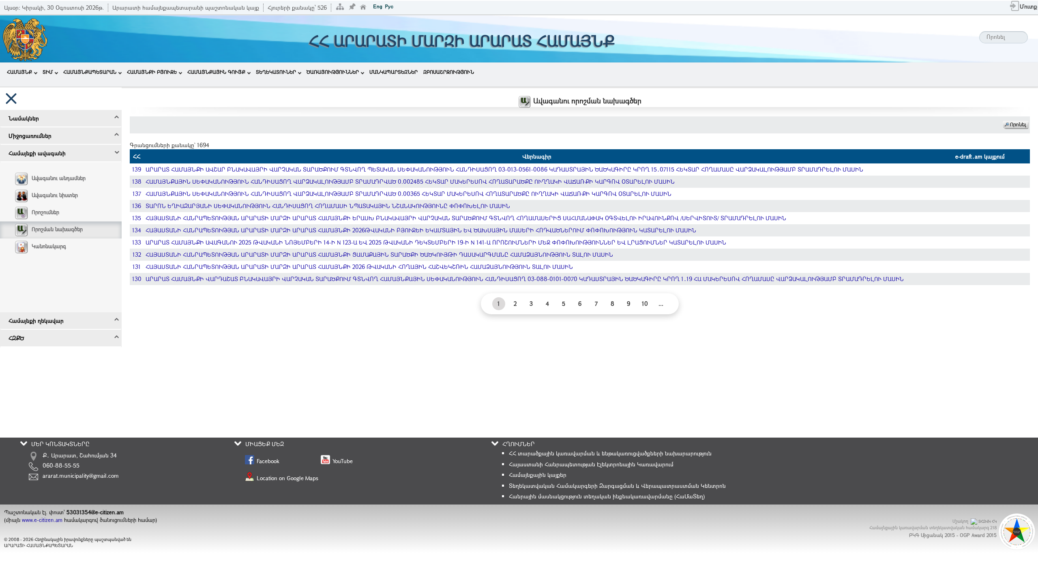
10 (645, 303)
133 (136, 242)
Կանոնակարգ (49, 246)
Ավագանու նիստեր (55, 195)
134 (136, 230)
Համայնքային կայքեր (537, 475)
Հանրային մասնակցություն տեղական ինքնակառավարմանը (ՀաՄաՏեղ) (607, 496)
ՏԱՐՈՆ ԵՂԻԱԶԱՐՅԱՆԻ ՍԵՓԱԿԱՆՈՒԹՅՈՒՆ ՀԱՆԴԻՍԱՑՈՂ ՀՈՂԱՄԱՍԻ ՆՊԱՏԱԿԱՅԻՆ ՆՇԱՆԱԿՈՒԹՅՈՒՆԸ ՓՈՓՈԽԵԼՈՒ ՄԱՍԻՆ (328, 206)
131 (137, 267)
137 (137, 194)
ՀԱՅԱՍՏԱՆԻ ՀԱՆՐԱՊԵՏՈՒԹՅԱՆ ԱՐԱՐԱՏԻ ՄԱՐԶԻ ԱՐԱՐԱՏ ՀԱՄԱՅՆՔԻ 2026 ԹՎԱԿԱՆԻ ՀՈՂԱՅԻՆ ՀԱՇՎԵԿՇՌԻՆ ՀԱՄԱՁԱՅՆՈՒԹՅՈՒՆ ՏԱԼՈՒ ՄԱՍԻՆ (359, 267)
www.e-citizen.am (42, 520)
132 (137, 254)
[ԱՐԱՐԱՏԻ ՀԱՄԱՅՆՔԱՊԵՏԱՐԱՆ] (24, 38)
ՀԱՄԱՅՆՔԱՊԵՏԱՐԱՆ (89, 72)
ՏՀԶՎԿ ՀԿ (987, 521)
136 (136, 206)
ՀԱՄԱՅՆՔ (19, 72)
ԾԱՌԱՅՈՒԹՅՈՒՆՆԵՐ (333, 72)
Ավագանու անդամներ (59, 178)
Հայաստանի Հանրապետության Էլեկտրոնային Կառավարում (591, 464)
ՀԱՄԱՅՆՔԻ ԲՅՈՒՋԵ (152, 72)
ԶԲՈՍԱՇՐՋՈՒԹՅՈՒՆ (448, 72)
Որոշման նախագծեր (57, 229)
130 (137, 279)
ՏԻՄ (48, 72)
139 (136, 169)
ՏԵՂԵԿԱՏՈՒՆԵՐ (276, 72)
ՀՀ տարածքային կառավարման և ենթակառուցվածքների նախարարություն (610, 453)
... (660, 303)
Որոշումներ (45, 212)
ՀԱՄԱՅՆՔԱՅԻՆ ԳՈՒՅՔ (216, 72)
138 (137, 181)
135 (136, 218)
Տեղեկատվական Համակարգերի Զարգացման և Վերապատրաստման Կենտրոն (617, 486)
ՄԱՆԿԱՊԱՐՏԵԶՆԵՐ (393, 72)
